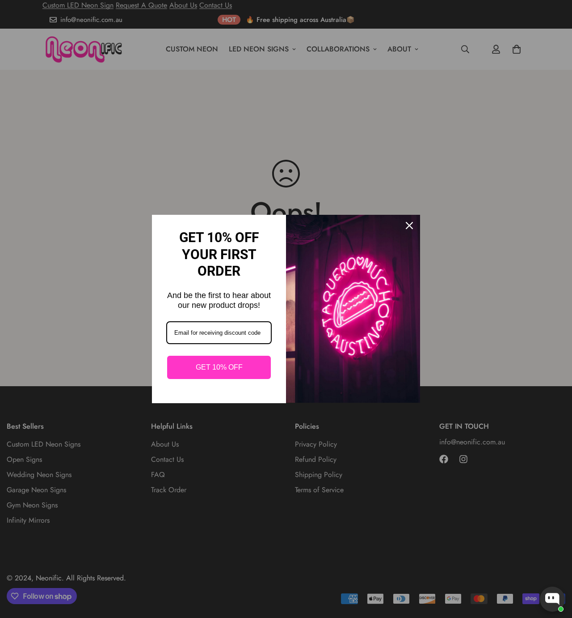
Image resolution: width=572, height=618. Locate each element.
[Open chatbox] (552, 599)
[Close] (409, 225)
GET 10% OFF (219, 367)
